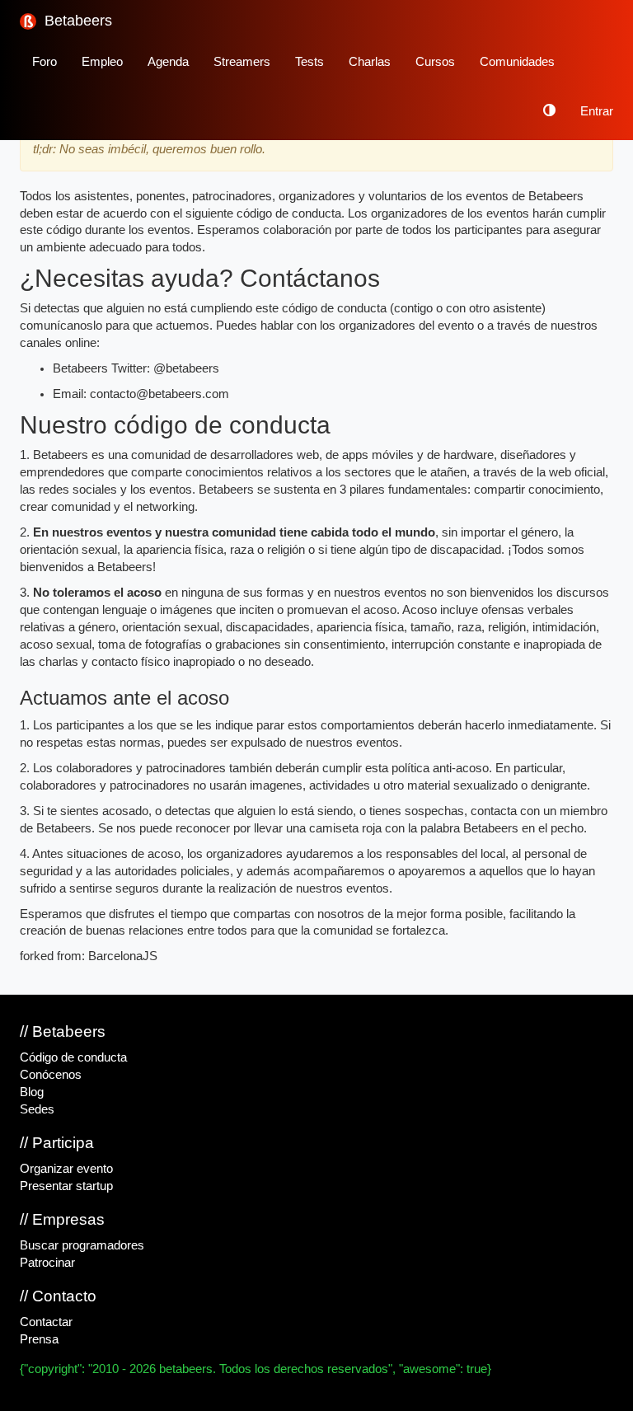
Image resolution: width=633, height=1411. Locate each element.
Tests (309, 61)
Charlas (370, 61)
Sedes (37, 1109)
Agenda (168, 61)
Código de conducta (73, 1057)
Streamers (241, 61)
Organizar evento (66, 1168)
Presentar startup (66, 1186)
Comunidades (517, 61)
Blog (32, 1092)
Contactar (46, 1322)
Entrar (596, 111)
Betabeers (76, 20)
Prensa (39, 1339)
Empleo (102, 61)
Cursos (435, 61)
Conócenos (51, 1074)
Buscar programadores (82, 1245)
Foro (44, 61)
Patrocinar (47, 1262)
